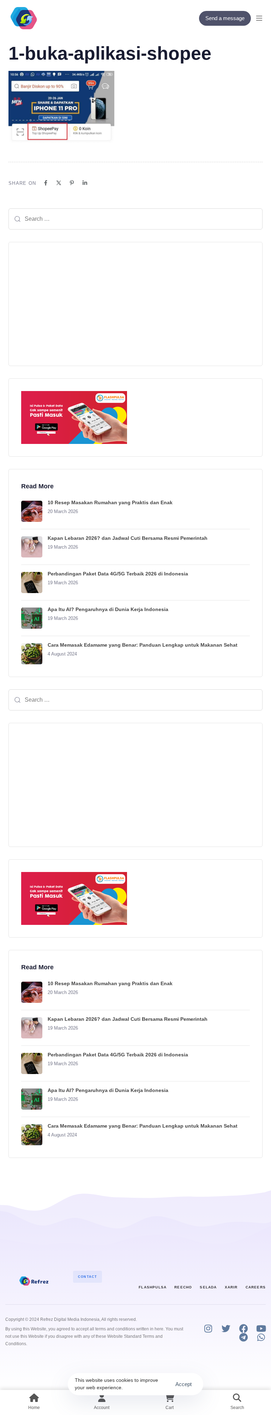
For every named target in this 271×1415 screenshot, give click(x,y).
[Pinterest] (71, 182)
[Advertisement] (135, 304)
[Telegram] (243, 1337)
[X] (58, 182)
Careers (256, 1287)
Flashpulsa (153, 1287)
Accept (183, 1384)
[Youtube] (261, 1328)
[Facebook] (45, 182)
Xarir (231, 1287)
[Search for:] (135, 219)
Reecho (183, 1287)
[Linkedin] (85, 182)
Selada (208, 1287)
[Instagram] (208, 1328)
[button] (261, 18)
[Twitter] (226, 1328)
